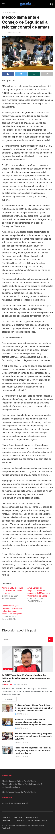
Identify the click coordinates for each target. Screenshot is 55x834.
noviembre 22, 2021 (14, 32)
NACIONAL (13, 12)
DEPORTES (19, 820)
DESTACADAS (32, 817)
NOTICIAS (8, 669)
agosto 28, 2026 (21, 685)
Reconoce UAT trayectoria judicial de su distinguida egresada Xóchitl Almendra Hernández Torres (33, 750)
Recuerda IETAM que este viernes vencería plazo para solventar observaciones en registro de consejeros (33, 722)
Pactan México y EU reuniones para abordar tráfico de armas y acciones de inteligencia (12, 609)
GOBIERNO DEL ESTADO (38, 820)
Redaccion (8, 685)
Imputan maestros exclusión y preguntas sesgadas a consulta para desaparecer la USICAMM (33, 736)
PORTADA (6, 817)
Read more (9, 699)
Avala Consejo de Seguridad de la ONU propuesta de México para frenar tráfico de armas (39, 591)
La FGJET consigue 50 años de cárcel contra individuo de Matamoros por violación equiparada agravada (26, 677)
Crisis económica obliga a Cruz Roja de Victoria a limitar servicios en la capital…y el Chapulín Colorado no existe (34, 708)
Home (4, 12)
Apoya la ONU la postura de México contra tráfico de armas (12, 590)
